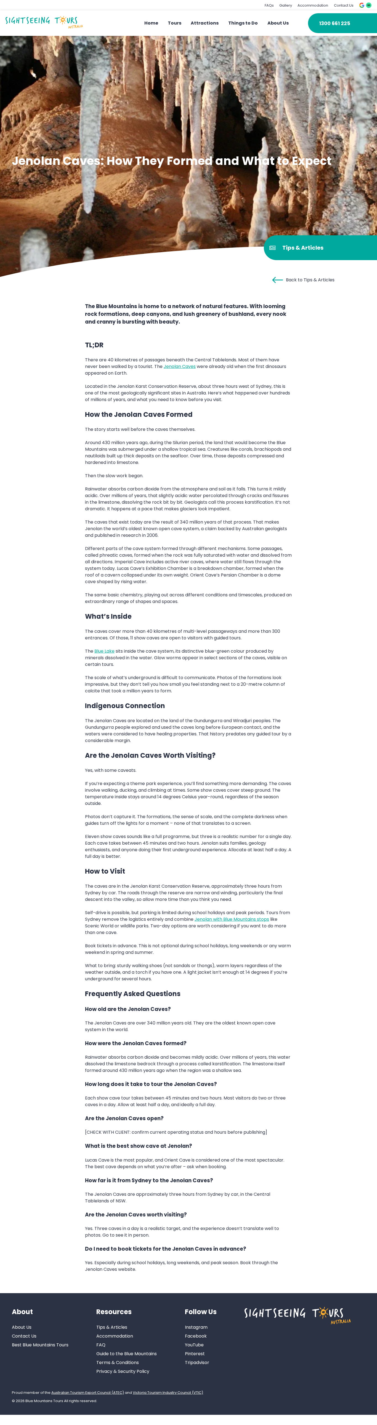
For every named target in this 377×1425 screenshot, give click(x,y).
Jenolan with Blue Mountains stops (232, 919)
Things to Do (243, 23)
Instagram (196, 1327)
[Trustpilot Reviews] (368, 5)
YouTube (194, 1345)
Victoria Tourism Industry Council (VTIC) (168, 1392)
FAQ (100, 1345)
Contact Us (344, 5)
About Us (278, 23)
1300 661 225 (334, 23)
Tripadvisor (197, 1362)
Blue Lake (104, 651)
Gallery (285, 5)
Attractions (205, 23)
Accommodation (313, 5)
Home (151, 23)
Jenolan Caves (180, 366)
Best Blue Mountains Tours (40, 1345)
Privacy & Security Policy (122, 1371)
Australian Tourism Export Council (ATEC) (87, 1392)
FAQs (269, 5)
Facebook (196, 1336)
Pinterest (195, 1354)
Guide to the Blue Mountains (126, 1354)
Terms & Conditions (117, 1362)
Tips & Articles (111, 1327)
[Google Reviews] (362, 5)
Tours (174, 23)
